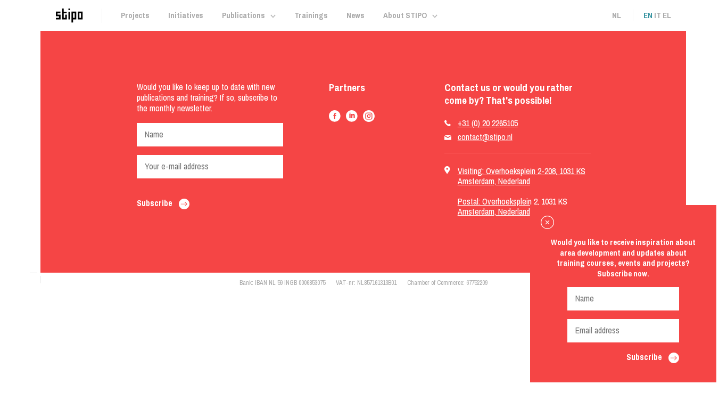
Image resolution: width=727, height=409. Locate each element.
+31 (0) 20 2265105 (488, 123)
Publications (243, 15)
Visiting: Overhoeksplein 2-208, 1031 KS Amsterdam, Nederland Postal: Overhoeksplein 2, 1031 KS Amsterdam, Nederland (521, 191)
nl (616, 15)
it (657, 15)
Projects (135, 15)
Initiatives (185, 15)
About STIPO (405, 15)
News (355, 15)
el (667, 15)
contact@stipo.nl (485, 137)
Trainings (311, 15)
